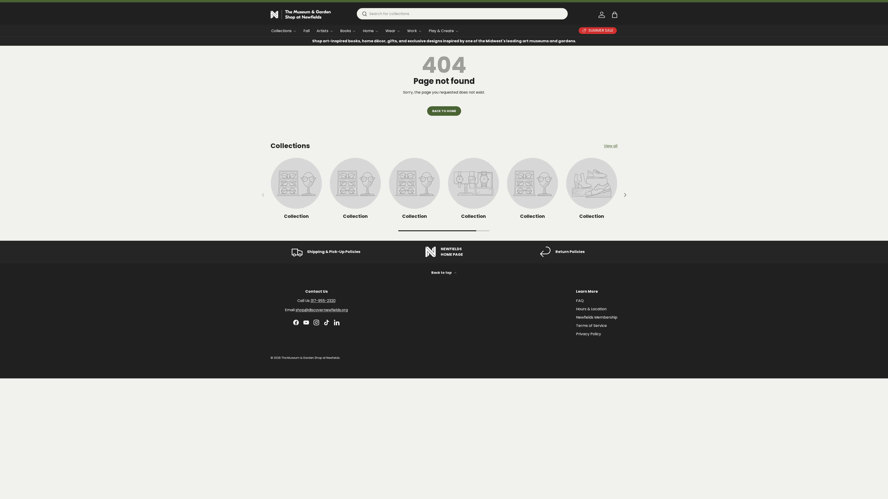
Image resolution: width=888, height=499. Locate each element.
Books (345, 30)
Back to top (441, 272)
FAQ (580, 300)
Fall (306, 30)
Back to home (444, 111)
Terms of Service (591, 325)
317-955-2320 (323, 300)
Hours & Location (591, 309)
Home (368, 30)
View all (610, 146)
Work (412, 30)
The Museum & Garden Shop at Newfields (310, 358)
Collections (281, 30)
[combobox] (462, 13)
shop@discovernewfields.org (322, 310)
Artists (322, 30)
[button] (615, 15)
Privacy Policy (588, 334)
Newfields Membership (596, 317)
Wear (390, 30)
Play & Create (441, 30)
